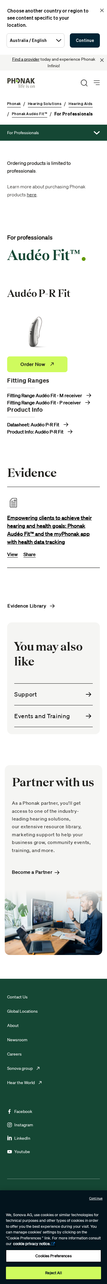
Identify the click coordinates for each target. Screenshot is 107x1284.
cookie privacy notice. (32, 1243)
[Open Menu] (97, 83)
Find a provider (26, 59)
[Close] (102, 60)
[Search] (84, 83)
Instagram (23, 1125)
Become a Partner (32, 872)
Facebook (23, 1111)
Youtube (22, 1151)
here (32, 195)
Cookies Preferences (53, 1255)
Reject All (53, 1272)
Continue (85, 40)
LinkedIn (22, 1138)
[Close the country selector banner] (102, 10)
